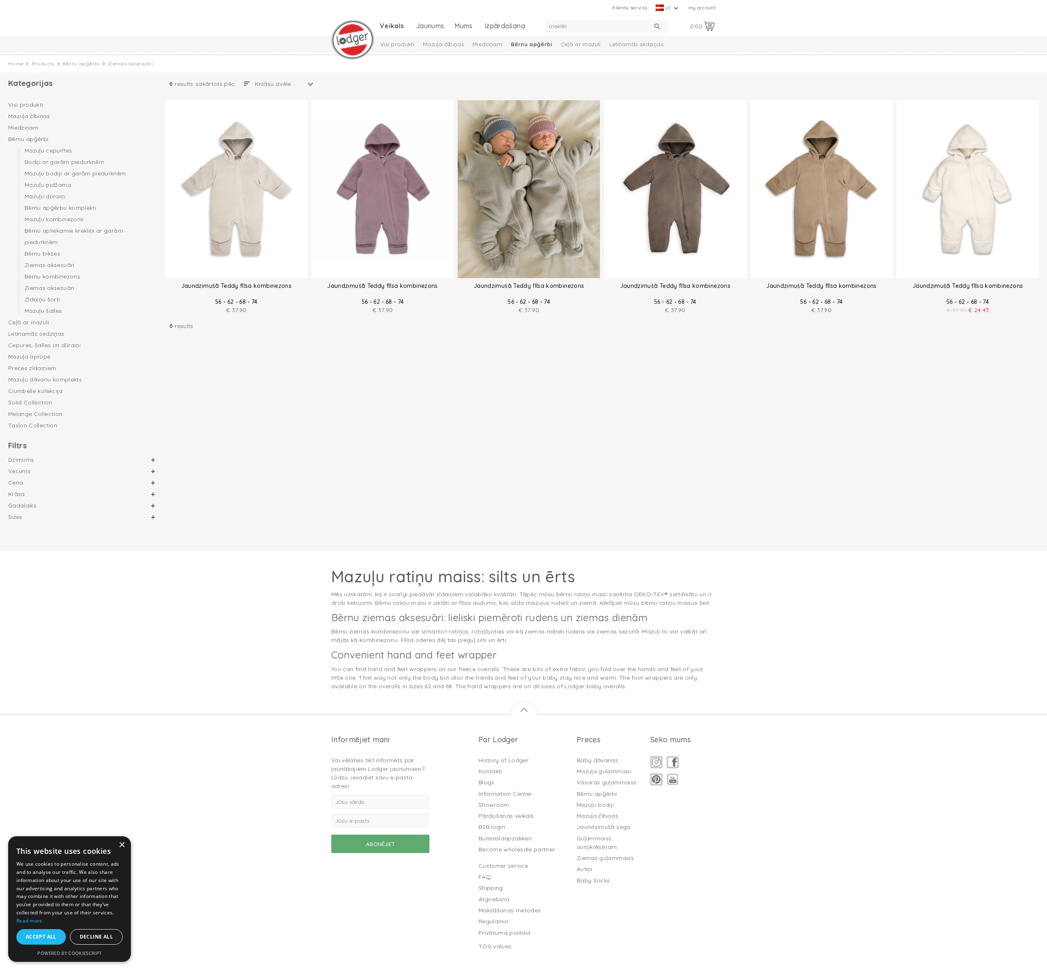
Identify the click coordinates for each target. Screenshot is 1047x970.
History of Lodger (503, 760)
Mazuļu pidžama (48, 185)
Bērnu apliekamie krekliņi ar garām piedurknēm (74, 236)
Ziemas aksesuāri (49, 265)
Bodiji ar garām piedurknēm (64, 162)
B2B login (492, 827)
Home (15, 64)
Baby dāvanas (597, 760)
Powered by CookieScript (69, 953)
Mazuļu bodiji (595, 804)
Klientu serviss (629, 7)
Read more (29, 920)
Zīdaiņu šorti (42, 299)
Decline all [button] (96, 936)
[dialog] (69, 899)
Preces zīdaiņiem (32, 368)
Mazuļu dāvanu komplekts (45, 379)
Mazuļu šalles (43, 310)
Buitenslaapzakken (505, 838)
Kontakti (490, 771)
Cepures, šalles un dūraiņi (44, 345)
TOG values (495, 946)
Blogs (486, 782)
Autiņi (584, 869)
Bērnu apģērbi (531, 44)
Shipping (491, 887)
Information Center (505, 793)
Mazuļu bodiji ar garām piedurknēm (75, 173)
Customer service (503, 865)
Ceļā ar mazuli (581, 44)
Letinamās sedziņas (636, 44)
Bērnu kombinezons (52, 276)
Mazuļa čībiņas (443, 44)
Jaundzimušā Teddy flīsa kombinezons (236, 286)
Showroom (494, 804)
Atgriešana (494, 899)
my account (702, 7)
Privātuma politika (504, 932)
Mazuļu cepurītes (48, 151)
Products (43, 64)
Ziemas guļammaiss (605, 858)
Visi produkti (397, 44)
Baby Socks (593, 880)
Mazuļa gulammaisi (604, 771)
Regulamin (493, 921)
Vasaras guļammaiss (606, 782)
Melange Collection (35, 414)
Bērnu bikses (42, 253)
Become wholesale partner (517, 849)
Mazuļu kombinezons (54, 219)
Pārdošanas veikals (506, 816)
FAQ (485, 876)
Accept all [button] (41, 936)
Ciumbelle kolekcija (35, 391)
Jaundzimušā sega (604, 827)
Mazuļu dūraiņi (45, 196)
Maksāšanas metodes (510, 910)
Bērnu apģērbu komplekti (60, 207)
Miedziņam (487, 44)
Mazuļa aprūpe (29, 356)
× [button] (122, 845)
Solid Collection (30, 402)
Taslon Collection (32, 425)
